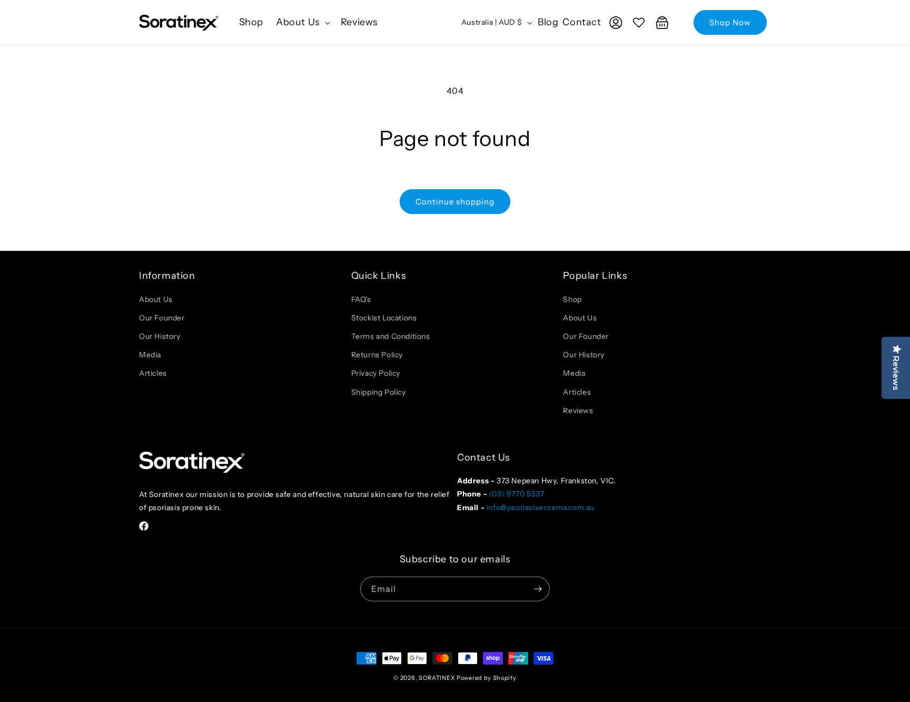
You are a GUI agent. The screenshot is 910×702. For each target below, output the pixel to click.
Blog (548, 22)
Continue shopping (455, 202)
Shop (572, 299)
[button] (302, 22)
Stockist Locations (384, 318)
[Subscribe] (537, 589)
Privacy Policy (375, 373)
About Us (156, 299)
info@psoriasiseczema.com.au (541, 507)
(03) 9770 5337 (516, 494)
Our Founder (162, 318)
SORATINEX (437, 677)
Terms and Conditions (390, 336)
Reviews (578, 410)
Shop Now (730, 22)
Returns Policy (377, 354)
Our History (160, 336)
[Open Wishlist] (638, 22)
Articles (153, 373)
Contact (582, 22)
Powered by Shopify (487, 677)
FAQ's (361, 299)
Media (150, 354)
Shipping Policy (378, 392)
